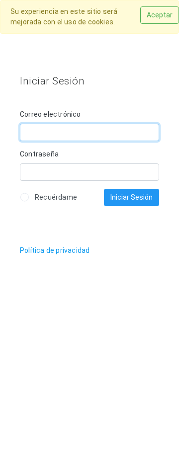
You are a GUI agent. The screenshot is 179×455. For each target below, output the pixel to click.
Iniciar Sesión (131, 197)
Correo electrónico (50, 114)
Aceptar (160, 15)
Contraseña (39, 154)
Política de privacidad (55, 250)
